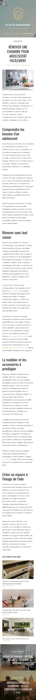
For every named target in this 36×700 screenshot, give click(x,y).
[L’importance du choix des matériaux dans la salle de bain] (18, 598)
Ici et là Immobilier (18, 24)
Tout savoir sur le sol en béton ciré (15, 639)
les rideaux (6, 459)
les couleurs (14, 291)
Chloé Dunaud (26, 65)
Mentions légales (27, 33)
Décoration (18, 41)
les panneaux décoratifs (18, 336)
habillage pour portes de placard (14, 348)
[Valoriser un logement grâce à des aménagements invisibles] (18, 569)
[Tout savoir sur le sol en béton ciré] (18, 627)
